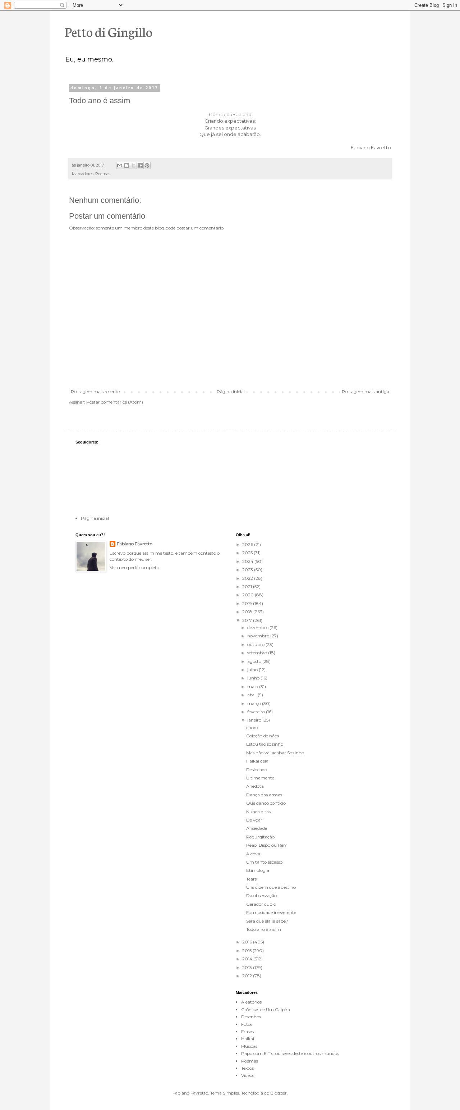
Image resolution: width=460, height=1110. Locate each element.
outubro (256, 644)
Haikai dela (257, 761)
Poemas (102, 174)
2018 (247, 611)
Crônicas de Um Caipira (265, 1009)
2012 (247, 975)
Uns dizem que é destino (271, 887)
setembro (257, 652)
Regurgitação (260, 837)
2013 (247, 967)
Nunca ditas (258, 811)
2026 (248, 544)
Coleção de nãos (262, 735)
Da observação (261, 895)
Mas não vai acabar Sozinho (275, 752)
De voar (254, 820)
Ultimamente (260, 778)
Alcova (253, 853)
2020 (248, 594)
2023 (248, 569)
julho (253, 669)
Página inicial (231, 391)
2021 (247, 586)
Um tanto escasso (264, 862)
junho (254, 678)
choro (252, 727)
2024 (248, 561)
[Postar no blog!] (126, 165)
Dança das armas (264, 794)
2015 (247, 950)
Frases (247, 1031)
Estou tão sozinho (264, 744)
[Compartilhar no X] (133, 165)
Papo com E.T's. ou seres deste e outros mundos (290, 1053)
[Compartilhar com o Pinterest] (147, 165)
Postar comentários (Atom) (114, 402)
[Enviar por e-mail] (119, 165)
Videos (247, 1075)
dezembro (258, 627)
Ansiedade (256, 828)
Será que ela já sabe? (267, 921)
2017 (247, 620)
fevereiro (256, 711)
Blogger (278, 1093)
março (254, 703)
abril (252, 694)
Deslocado (256, 769)
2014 (247, 958)
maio (253, 686)
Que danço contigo (266, 803)
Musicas (249, 1046)
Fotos (246, 1024)
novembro (258, 635)
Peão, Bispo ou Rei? (266, 845)
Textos (247, 1068)
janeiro (254, 720)
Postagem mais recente (95, 391)
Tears (251, 879)
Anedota (255, 786)
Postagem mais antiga (365, 391)
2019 (247, 603)
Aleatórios (251, 1002)
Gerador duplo (261, 904)
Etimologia (257, 870)
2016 (247, 942)
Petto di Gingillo (108, 31)
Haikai (247, 1038)
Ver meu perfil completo (134, 567)
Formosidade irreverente (271, 912)
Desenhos (251, 1016)
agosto (254, 661)
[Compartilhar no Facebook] (140, 165)
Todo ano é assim (263, 929)
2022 (248, 578)
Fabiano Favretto (134, 543)
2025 (248, 552)
